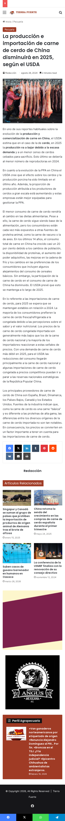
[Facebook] (9, 448)
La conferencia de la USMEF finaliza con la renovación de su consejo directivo (48, 568)
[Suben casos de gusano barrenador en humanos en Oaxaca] (17, 553)
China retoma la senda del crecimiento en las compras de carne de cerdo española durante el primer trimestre (48, 519)
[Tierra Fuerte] (23, 12)
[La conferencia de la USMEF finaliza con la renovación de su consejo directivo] (48, 551)
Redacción (10, 73)
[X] (18, 448)
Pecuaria (18, 21)
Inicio (8, 21)
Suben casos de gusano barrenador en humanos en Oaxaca (16, 572)
